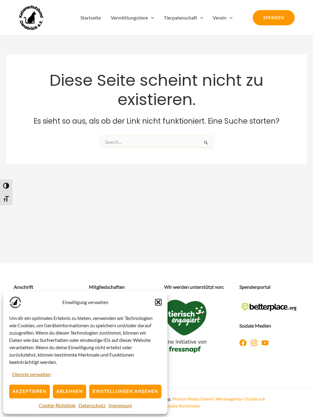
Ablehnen (69, 391)
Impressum (120, 405)
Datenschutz (92, 405)
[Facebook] (243, 342)
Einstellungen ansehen (125, 391)
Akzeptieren (29, 391)
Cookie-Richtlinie (57, 405)
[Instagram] (254, 342)
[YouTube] (265, 342)
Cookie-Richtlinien (182, 405)
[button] (158, 302)
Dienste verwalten (31, 374)
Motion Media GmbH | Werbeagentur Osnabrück (218, 398)
